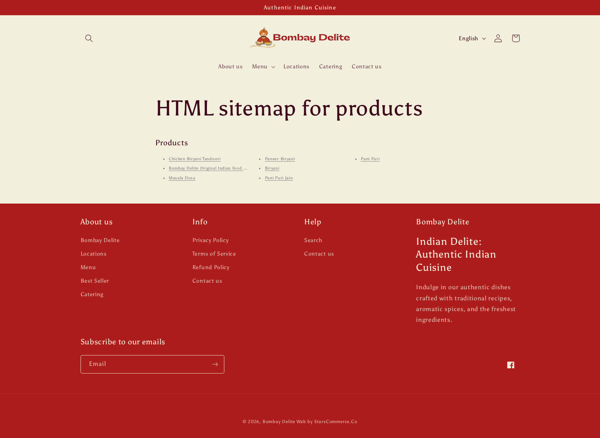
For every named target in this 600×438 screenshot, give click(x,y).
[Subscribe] (215, 364)
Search (313, 240)
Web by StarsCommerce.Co (327, 421)
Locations (94, 253)
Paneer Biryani (280, 158)
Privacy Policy (210, 240)
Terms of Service (214, 253)
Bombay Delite (100, 240)
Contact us (207, 280)
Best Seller (95, 280)
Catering (92, 294)
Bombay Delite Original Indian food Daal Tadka (217, 168)
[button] (89, 38)
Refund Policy (211, 267)
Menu (88, 267)
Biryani (272, 168)
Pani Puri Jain (279, 177)
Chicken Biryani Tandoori (195, 158)
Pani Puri (370, 158)
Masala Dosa (182, 177)
